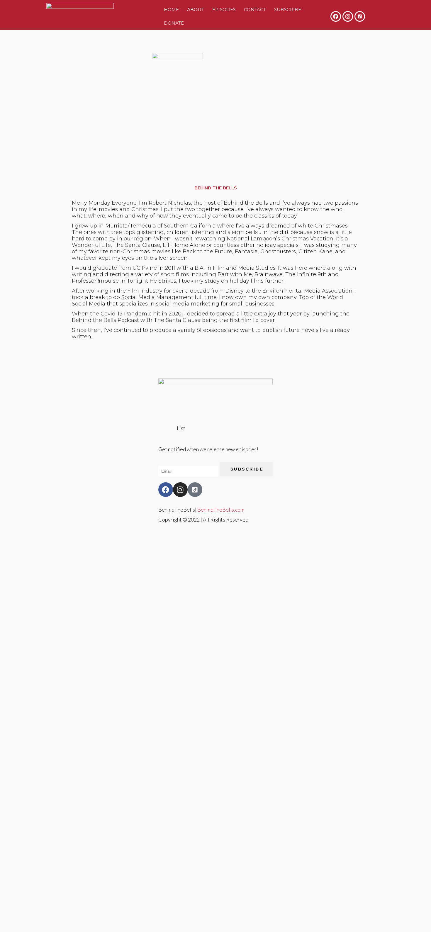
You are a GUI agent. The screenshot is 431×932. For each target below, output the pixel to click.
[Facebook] (335, 16)
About (195, 9)
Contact (255, 9)
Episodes (224, 9)
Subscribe (287, 9)
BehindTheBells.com (220, 509)
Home (171, 9)
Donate (174, 23)
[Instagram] (347, 16)
